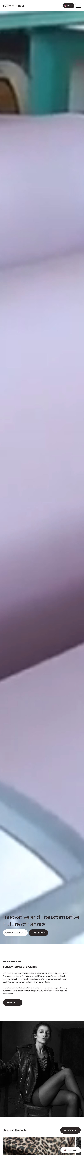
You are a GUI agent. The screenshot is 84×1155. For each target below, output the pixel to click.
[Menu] (78, 5)
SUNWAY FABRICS (14, 5)
